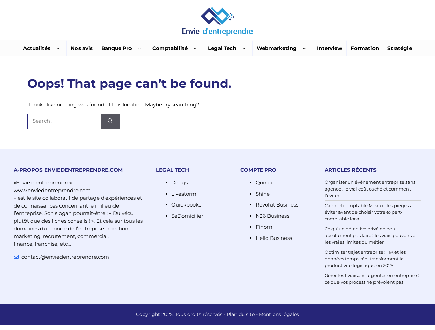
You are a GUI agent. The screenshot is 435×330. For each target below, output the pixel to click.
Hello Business (274, 238)
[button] (58, 48)
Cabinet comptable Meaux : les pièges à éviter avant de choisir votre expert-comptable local (369, 212)
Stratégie (399, 48)
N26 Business (272, 216)
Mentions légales (279, 314)
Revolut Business (277, 204)
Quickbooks (186, 204)
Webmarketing (277, 48)
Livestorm (183, 194)
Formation (365, 48)
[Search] (110, 121)
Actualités (36, 48)
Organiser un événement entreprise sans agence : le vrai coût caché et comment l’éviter (370, 188)
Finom (264, 227)
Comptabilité (170, 48)
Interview (329, 48)
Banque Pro (116, 48)
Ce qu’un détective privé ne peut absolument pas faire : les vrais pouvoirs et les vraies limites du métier (371, 235)
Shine (263, 194)
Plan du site (241, 314)
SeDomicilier (187, 216)
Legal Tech (222, 48)
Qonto (264, 182)
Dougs (179, 182)
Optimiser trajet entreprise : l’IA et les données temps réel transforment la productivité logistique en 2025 (365, 258)
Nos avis (82, 48)
